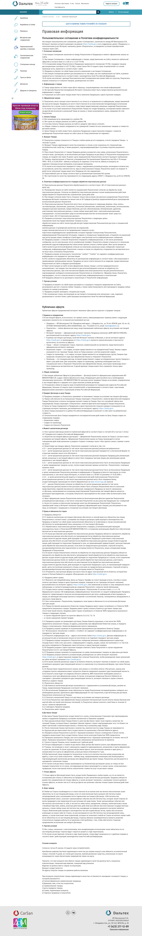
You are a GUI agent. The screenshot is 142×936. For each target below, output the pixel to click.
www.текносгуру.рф (98, 482)
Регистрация (123, 12)
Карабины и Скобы (27, 25)
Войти (111, 12)
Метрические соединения (25, 39)
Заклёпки (24, 18)
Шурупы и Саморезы (28, 91)
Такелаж (23, 71)
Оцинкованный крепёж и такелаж (27, 48)
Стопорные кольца (27, 64)
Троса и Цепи (25, 77)
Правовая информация (119, 929)
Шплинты (24, 84)
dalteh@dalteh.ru (111, 326)
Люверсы (24, 31)
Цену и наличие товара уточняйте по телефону (86, 24)
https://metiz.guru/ (73, 659)
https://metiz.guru (90, 44)
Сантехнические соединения (26, 57)
